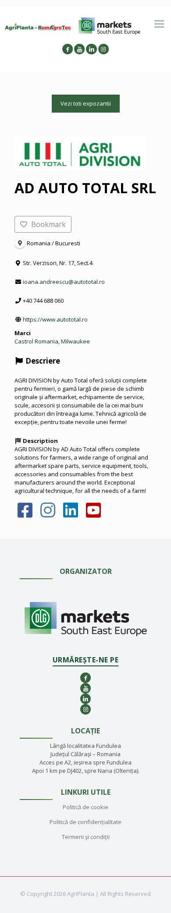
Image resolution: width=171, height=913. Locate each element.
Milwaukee (75, 341)
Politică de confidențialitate (85, 822)
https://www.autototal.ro (55, 319)
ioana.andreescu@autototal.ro (64, 282)
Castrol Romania (36, 341)
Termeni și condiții (86, 837)
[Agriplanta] (38, 26)
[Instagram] (48, 514)
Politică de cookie (85, 807)
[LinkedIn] (71, 514)
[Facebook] (25, 514)
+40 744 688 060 (43, 300)
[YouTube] (93, 514)
